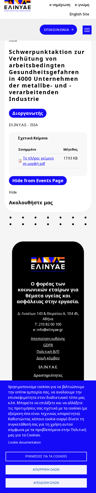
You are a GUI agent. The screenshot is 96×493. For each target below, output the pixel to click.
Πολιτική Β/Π (48, 351)
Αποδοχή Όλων (46, 482)
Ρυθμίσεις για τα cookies (46, 456)
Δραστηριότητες (48, 375)
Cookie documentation (24, 442)
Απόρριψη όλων (46, 469)
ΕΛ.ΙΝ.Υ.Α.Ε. (48, 367)
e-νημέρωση (59, 4)
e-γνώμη (82, 4)
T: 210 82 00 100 (48, 324)
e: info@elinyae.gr (48, 329)
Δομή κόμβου (48, 358)
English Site (79, 14)
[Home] (19, 5)
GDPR (48, 345)
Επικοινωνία (56, 29)
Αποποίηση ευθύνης (48, 338)
